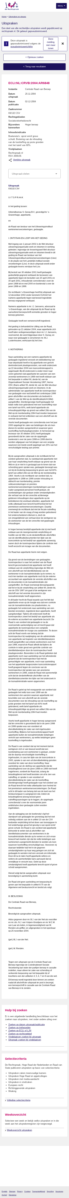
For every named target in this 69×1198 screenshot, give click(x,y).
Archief (4, 1195)
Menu (60, 6)
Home (4, 17)
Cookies (27, 1191)
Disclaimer (12, 1195)
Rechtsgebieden (16, 117)
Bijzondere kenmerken (14, 126)
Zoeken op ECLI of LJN (19, 1030)
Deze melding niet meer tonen (50, 44)
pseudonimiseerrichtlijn (22, 46)
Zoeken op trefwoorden (19, 1027)
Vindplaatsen (15, 149)
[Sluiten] (62, 43)
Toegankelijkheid (38, 1191)
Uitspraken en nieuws (17, 17)
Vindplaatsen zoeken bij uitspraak (24, 1036)
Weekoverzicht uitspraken (19, 1130)
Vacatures (59, 1191)
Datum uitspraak (13, 95)
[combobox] (34, 174)
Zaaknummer (15, 109)
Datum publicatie (13, 103)
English (4, 1191)
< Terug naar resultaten (34, 66)
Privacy (20, 1191)
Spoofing (50, 1191)
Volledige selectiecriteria (18, 1100)
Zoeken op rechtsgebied (20, 1033)
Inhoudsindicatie (17, 132)
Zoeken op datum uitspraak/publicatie (26, 1024)
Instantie (12, 89)
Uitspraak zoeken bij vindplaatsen (24, 1040)
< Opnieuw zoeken (34, 57)
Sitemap (12, 1191)
